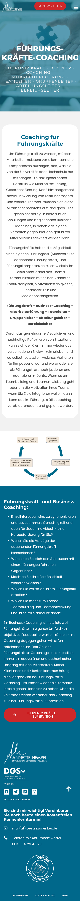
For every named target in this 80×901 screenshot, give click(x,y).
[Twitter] (16, 792)
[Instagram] (34, 792)
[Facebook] (6, 792)
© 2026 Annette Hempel (17, 799)
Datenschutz (45, 895)
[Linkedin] (25, 792)
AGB (65, 895)
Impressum (20, 895)
